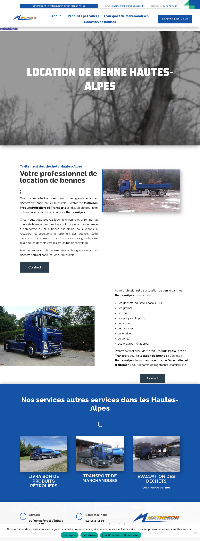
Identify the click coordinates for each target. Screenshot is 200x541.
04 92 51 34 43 (169, 5)
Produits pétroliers (83, 16)
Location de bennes (100, 22)
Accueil (57, 16)
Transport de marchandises (126, 16)
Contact (34, 267)
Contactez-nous (175, 19)
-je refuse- (89, 535)
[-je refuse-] (195, 533)
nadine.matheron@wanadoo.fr (128, 5)
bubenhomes (8, 28)
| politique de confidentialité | (120, 535)
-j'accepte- (70, 535)
